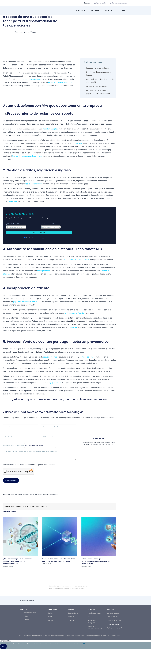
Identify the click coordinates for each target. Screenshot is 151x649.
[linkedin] (17, 3)
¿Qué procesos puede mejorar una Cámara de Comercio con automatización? (17, 561)
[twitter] (20, 3)
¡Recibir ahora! (39, 232)
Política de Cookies (113, 624)
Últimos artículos (112, 617)
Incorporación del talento (96, 86)
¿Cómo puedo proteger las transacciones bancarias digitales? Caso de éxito (96, 561)
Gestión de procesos (94, 613)
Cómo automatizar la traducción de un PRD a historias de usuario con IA (58, 560)
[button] (131, 10)
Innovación (71, 617)
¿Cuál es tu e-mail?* (47, 224)
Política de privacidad (114, 628)
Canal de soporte (113, 613)
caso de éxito (18, 352)
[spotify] (27, 3)
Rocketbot (51, 620)
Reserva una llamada (29, 613)
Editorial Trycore (8, 494)
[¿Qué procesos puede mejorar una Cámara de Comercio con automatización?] (28, 556)
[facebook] (117, 587)
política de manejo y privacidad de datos (43, 238)
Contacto (71, 620)
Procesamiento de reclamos (97, 68)
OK (3, 646)
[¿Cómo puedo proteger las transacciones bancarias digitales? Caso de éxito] (107, 556)
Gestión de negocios (36, 494)
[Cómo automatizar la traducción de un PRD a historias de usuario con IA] (68, 556)
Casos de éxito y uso (114, 620)
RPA (89, 617)
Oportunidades (73, 613)
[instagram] (24, 3)
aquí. (84, 643)
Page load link (5, 641)
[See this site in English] (131, 3)
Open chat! (87, 3)
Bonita (50, 617)
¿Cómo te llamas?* (12, 224)
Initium (50, 613)
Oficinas (25, 616)
